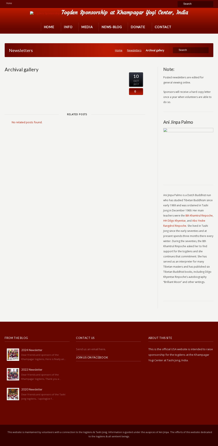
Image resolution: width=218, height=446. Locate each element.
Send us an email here (90, 349)
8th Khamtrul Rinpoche (199, 215)
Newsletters (134, 50)
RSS (79, 369)
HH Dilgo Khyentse (174, 220)
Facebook (88, 369)
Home (118, 50)
